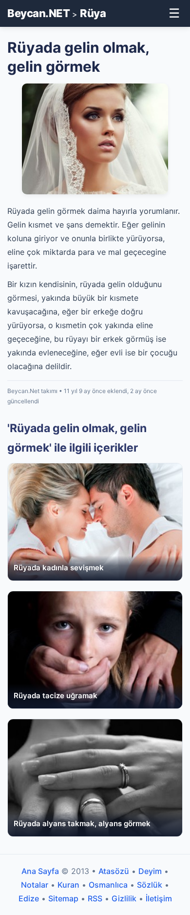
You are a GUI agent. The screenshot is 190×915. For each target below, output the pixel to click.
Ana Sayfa (40, 871)
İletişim (159, 898)
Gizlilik (124, 898)
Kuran (68, 885)
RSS (95, 898)
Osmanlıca (108, 885)
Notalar (34, 885)
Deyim (150, 871)
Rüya (93, 13)
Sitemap (63, 898)
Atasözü (113, 871)
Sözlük (149, 885)
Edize (29, 898)
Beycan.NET (38, 13)
